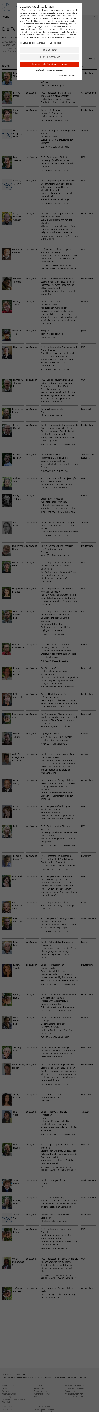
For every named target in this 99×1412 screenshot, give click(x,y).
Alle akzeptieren (49, 50)
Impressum (62, 76)
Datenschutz (73, 76)
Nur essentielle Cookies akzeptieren (49, 64)
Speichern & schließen (49, 57)
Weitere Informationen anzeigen (49, 70)
